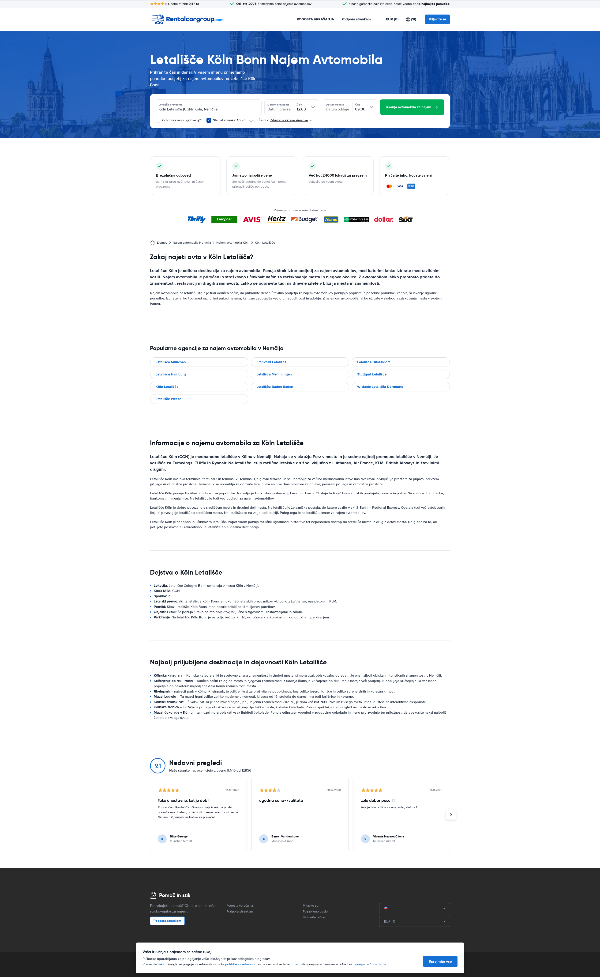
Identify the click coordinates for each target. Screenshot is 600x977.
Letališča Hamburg (171, 374)
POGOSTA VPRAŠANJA (315, 19)
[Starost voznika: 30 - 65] (208, 120)
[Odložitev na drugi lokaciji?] (158, 120)
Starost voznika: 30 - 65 (230, 120)
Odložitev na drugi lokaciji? (181, 120)
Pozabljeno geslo (315, 911)
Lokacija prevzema (171, 104)
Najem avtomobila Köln (232, 243)
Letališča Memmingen (274, 374)
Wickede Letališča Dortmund (380, 386)
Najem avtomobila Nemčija (192, 243)
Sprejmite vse (440, 961)
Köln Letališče (167, 386)
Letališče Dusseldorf (373, 362)
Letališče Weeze (168, 398)
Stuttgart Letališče (371, 374)
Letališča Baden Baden (274, 386)
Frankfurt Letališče (271, 362)
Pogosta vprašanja (239, 906)
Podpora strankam (356, 19)
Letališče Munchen (171, 362)
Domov (162, 243)
